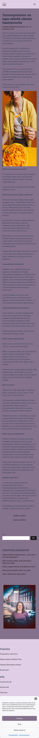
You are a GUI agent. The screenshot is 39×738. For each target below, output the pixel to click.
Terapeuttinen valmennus (9, 654)
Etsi (3, 534)
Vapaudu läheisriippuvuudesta (10, 665)
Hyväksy (19, 718)
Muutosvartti (4, 670)
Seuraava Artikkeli (19, 520)
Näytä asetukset (19, 730)
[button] (36, 699)
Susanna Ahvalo (5, 682)
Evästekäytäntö (13, 735)
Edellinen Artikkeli (19, 516)
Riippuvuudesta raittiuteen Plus (11, 659)
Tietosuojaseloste (24, 735)
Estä (19, 724)
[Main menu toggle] (34, 4)
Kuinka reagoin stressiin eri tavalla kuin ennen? (18, 567)
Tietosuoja (3, 692)
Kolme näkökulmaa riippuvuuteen (14, 574)
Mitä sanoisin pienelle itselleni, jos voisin (16, 570)
